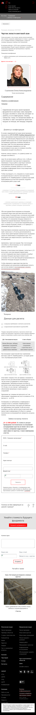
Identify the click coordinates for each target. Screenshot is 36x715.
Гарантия (4, 643)
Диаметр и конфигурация (9, 101)
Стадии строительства (8, 635)
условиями (27, 490)
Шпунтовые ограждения (26, 635)
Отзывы (3, 697)
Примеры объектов (7, 633)
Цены (21, 663)
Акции (3, 640)
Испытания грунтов (25, 633)
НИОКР (3, 671)
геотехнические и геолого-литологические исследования (16, 268)
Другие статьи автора (7, 61)
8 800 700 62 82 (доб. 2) (14, 7)
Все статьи (4, 16)
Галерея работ (23, 642)
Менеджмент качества (26, 645)
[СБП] (21, 682)
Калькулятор (5, 638)
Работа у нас (5, 692)
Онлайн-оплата (24, 666)
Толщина (4, 104)
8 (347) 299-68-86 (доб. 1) (14, 11)
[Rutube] (31, 671)
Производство (5, 695)
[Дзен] (28, 671)
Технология (5, 24)
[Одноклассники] (24, 671)
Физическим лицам (7, 627)
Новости (4, 700)
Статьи (3, 661)
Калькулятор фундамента (18, 525)
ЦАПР (3, 682)
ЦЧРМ (3, 677)
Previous (1, 593)
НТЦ (2, 674)
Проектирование (6, 630)
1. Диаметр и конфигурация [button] (14, 17)
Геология (3, 655)
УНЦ (2, 679)
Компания (4, 689)
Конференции (5, 684)
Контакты (4, 664)
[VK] (20, 671)
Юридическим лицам (25, 627)
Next (35, 593)
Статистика (4, 702)
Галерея (3, 645)
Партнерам (4, 658)
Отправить (18, 561)
